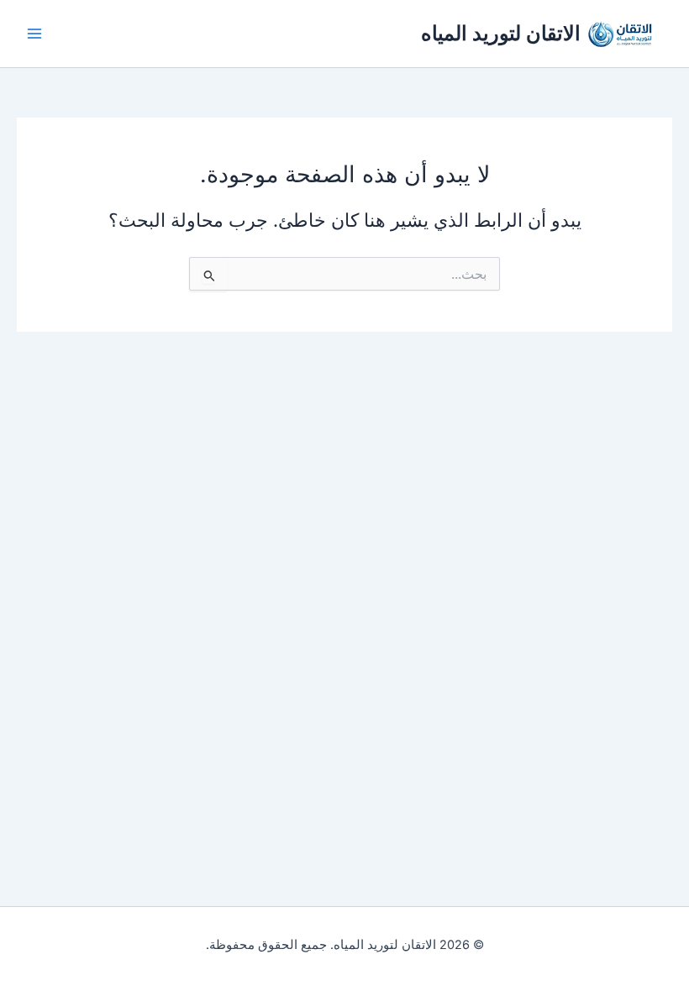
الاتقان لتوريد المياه (501, 33)
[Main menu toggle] (34, 33)
